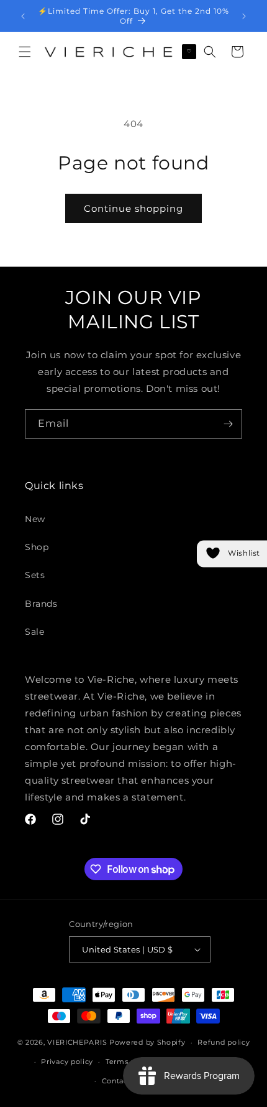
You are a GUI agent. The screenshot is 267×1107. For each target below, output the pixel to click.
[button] (24, 51)
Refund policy (223, 1042)
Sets (35, 575)
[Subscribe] (228, 424)
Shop (36, 547)
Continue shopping (133, 208)
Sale (34, 631)
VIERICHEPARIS (77, 1042)
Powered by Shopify (147, 1042)
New (35, 519)
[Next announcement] (244, 16)
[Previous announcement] (23, 16)
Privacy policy (67, 1061)
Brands (41, 603)
